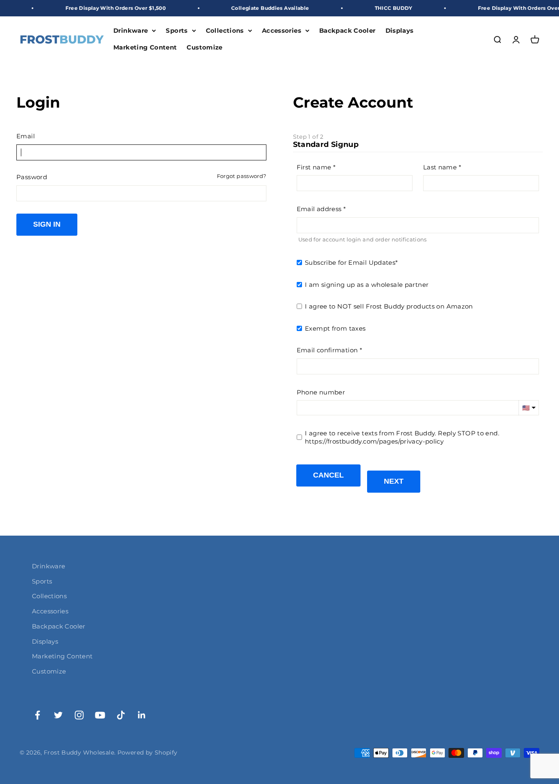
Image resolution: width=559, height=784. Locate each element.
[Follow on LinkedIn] (141, 715)
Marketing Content (145, 47)
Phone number (321, 392)
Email (25, 136)
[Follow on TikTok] (120, 715)
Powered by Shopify (147, 752)
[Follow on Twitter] (58, 715)
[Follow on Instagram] (79, 715)
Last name (440, 167)
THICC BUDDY (382, 8)
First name (314, 167)
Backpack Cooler (347, 30)
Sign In (47, 224)
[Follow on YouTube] (100, 715)
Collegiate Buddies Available (259, 8)
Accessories (281, 30)
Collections (225, 30)
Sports (176, 30)
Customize (204, 47)
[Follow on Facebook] (37, 715)
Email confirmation (327, 350)
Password (31, 177)
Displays (399, 30)
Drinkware (130, 30)
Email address (319, 209)
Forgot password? (241, 176)
